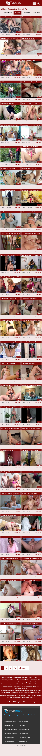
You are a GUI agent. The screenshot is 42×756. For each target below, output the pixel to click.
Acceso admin (21, 745)
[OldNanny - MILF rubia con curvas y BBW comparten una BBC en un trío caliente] (31, 199)
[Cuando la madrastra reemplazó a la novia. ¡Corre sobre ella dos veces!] (31, 372)
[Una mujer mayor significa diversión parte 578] (10, 350)
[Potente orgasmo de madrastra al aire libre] (10, 112)
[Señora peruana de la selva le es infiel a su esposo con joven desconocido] (31, 264)
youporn (17, 56)
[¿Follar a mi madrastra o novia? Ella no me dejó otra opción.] (31, 502)
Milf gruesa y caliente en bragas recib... (30, 212)
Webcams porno (24, 729)
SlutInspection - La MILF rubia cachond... (31, 559)
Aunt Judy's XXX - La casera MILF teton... (31, 602)
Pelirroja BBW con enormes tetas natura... (9, 38)
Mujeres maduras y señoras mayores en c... (31, 277)
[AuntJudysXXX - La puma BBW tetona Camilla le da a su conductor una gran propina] (10, 285)
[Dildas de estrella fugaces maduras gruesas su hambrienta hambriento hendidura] (10, 133)
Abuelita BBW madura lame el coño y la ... (10, 60)
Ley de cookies (20, 715)
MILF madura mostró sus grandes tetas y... (8, 190)
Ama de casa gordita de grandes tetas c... (8, 299)
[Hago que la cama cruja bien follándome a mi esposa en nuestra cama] (10, 502)
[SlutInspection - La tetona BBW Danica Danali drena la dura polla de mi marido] (31, 632)
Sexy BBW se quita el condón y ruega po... (31, 429)
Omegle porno (8, 725)
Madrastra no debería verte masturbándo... (9, 580)
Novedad (27, 13)
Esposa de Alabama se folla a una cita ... (31, 407)
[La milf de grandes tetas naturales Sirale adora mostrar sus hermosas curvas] (10, 524)
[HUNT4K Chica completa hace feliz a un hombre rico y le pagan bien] (31, 329)
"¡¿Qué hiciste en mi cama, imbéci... (30, 580)
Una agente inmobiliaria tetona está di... (29, 299)
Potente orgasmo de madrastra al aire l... (7, 104)
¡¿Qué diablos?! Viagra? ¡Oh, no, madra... (31, 234)
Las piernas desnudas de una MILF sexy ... (10, 147)
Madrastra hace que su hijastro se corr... (8, 212)
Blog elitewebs (23, 741)
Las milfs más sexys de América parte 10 (8, 537)
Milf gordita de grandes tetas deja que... (10, 429)
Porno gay (22, 725)
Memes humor (23, 721)
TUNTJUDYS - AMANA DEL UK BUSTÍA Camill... (31, 125)
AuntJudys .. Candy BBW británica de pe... (8, 407)
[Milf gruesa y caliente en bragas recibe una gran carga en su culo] (31, 220)
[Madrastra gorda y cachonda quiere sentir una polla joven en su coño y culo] (31, 90)
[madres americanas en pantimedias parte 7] (10, 459)
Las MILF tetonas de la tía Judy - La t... (9, 624)
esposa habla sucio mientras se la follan (31, 472)
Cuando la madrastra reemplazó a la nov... (28, 364)
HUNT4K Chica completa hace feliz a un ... (31, 320)
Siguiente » (23, 668)
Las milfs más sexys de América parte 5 (29, 342)
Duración (36, 13)
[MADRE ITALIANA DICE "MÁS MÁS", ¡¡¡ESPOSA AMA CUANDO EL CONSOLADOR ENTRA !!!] (31, 155)
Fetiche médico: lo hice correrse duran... (29, 515)
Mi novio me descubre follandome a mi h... (8, 168)
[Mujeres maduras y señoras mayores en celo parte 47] (31, 285)
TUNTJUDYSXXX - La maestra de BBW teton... (31, 104)
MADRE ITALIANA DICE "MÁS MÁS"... (30, 147)
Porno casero (23, 733)
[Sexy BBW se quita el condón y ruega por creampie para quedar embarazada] (31, 437)
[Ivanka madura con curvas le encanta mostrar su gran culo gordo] (10, 329)
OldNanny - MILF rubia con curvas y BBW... (30, 190)
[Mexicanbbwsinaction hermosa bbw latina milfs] (10, 654)
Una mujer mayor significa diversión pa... (9, 342)
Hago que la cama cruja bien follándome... (10, 494)
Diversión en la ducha (29, 17)
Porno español (9, 737)
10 (15, 668)
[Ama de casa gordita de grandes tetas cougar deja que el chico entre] (10, 307)
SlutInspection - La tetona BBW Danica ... (30, 624)
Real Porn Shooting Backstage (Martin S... (28, 38)
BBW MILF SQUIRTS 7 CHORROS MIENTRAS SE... (30, 60)
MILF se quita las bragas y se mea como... (10, 82)
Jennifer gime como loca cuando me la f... (29, 168)
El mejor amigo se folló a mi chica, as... (9, 255)
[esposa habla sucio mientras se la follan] (31, 480)
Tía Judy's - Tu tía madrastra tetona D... (31, 537)
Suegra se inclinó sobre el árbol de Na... (30, 450)
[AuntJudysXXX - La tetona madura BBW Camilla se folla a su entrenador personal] (10, 480)
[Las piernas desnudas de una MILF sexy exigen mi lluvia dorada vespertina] (10, 155)
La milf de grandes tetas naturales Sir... (8, 515)
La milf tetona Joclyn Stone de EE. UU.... (9, 385)
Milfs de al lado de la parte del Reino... (9, 602)
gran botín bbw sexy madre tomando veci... (30, 645)
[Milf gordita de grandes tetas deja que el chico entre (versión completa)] (10, 437)
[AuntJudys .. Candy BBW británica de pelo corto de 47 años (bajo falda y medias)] (10, 415)
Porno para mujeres (10, 733)
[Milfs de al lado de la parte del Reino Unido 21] (10, 610)
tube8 (18, 511)
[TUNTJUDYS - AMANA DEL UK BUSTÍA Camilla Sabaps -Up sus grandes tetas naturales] (31, 133)
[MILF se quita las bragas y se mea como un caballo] (10, 90)
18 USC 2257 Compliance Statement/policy (21, 702)
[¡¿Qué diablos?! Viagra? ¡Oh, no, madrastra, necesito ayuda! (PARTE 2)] (31, 242)
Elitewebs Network (10, 721)
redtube (38, 34)
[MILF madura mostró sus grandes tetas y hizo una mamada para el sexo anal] (10, 199)
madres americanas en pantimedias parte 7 (8, 450)
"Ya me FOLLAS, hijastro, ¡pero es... (10, 234)
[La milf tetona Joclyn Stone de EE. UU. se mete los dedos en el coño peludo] (10, 394)
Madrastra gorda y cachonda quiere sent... (31, 82)
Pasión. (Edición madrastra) (9, 558)
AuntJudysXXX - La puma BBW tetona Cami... (10, 277)
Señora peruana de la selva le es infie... (31, 255)
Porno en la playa (24, 737)
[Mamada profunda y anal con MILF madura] (10, 25)
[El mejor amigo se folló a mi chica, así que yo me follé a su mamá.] (10, 264)
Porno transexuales (10, 729)
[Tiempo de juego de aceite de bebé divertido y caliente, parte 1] (31, 394)
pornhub (38, 56)
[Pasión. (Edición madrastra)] (10, 567)
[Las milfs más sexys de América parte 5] (31, 350)
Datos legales (8, 715)
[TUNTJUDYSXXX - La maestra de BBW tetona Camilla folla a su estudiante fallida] (31, 112)
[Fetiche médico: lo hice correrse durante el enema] (31, 524)
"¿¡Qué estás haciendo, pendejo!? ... (8, 364)
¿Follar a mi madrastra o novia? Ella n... (29, 494)
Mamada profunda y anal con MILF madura (10, 17)
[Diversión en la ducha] (31, 25)
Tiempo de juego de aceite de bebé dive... (31, 385)
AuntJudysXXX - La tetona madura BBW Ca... (9, 472)
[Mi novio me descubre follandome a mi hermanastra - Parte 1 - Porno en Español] (10, 177)
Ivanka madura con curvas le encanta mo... (10, 320)
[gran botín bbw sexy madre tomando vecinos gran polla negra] (31, 654)
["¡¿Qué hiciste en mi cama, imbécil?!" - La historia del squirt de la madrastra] (31, 589)
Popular (17, 13)
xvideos (17, 34)
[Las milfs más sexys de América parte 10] (10, 545)
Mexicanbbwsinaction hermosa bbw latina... (8, 645)
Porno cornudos (9, 741)
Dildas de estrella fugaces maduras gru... (9, 125)
